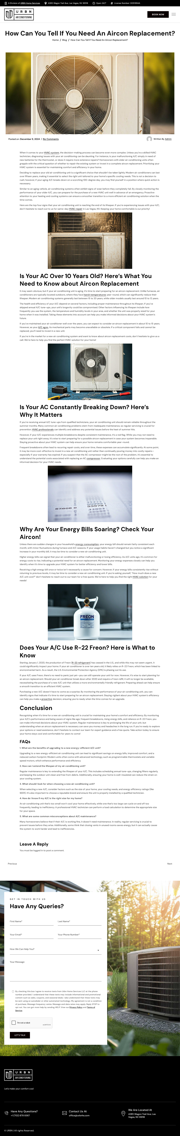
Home (55, 39)
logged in (38, 850)
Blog (64, 39)
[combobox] (56, 948)
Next (169, 863)
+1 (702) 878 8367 (20, 1115)
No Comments (51, 139)
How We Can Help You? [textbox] (22, 949)
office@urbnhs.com (79, 1115)
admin (168, 139)
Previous (12, 863)
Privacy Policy (75, 1007)
